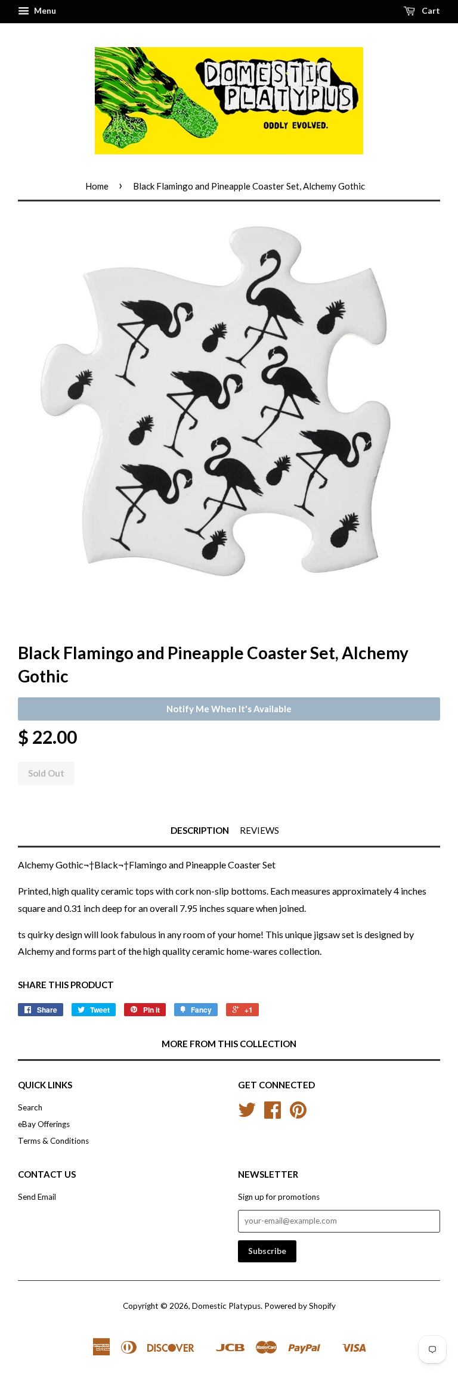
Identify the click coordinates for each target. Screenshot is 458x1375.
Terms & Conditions (53, 1141)
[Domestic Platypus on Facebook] (272, 1114)
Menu (44, 10)
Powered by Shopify (300, 1306)
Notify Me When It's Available (229, 708)
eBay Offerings (44, 1124)
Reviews (259, 830)
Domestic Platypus (226, 1306)
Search (30, 1107)
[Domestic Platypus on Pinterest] (298, 1114)
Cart (430, 10)
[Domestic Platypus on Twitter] (247, 1114)
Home (97, 186)
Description (200, 830)
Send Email (37, 1197)
